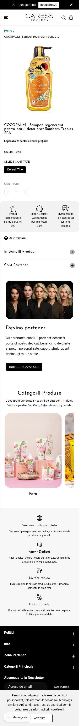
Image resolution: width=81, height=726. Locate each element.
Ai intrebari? (18, 238)
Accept (39, 718)
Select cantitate (17, 161)
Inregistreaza (48, 4)
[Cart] (71, 17)
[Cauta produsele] (63, 17)
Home (8, 30)
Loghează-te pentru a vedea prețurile (26, 141)
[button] (6, 17)
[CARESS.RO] (39, 17)
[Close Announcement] (71, 4)
